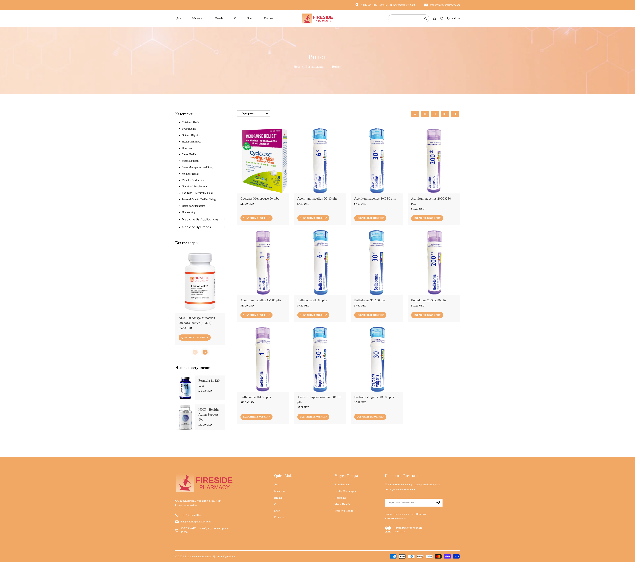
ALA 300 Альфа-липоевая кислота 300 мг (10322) (197, 320)
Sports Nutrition (190, 160)
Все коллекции (315, 66)
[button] (205, 352)
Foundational (189, 128)
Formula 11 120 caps (209, 383)
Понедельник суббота (409, 527)
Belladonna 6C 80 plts (312, 300)
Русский (451, 18)
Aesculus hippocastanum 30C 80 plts (319, 399)
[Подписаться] (438, 503)
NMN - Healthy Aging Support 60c (208, 414)
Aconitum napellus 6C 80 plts (317, 198)
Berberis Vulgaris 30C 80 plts (374, 397)
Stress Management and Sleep (197, 167)
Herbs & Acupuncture (193, 205)
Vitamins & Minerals (193, 180)
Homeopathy (188, 212)
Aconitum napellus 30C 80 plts (375, 198)
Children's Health (191, 122)
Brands (278, 497)
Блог (277, 510)
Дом (297, 66)
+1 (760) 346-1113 (191, 515)
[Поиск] (425, 18)
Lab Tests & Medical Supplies (197, 192)
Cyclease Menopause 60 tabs (259, 198)
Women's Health (190, 173)
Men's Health (189, 154)
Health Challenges (191, 141)
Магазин (279, 491)
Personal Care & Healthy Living (199, 199)
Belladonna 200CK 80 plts (428, 300)
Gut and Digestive (191, 135)
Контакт (279, 517)
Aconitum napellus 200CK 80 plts (431, 200)
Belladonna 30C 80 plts (370, 300)
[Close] (50, 540)
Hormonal (187, 148)
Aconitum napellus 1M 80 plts (260, 300)
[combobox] (408, 18)
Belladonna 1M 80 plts (255, 397)
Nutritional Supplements (194, 186)
